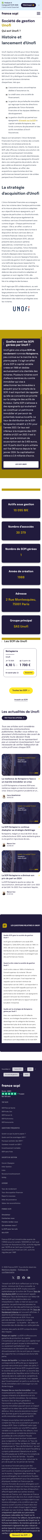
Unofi (8, 657)
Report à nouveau (8, 1196)
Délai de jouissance (9, 1199)
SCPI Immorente (7, 1122)
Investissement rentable (11, 1148)
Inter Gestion (7, 1167)
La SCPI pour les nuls (10, 1229)
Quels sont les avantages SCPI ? (14, 1137)
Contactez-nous (8, 1218)
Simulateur (6, 1215)
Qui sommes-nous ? (9, 1225)
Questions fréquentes (11, 1128)
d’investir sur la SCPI (27, 121)
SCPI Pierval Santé (8, 1108)
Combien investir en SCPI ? (12, 1144)
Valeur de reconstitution (11, 1203)
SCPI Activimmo (7, 1119)
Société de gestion (11, 1074)
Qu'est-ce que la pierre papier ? (14, 1134)
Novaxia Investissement (11, 1174)
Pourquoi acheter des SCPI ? (12, 1141)
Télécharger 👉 (28, 5)
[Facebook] (23, 1277)
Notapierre (32, 354)
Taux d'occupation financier (12, 1192)
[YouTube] (28, 1277)
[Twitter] (13, 1277)
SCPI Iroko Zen (7, 1111)
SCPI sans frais (7, 1151)
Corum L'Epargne (8, 1163)
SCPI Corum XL (7, 1115)
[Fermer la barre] (38, 5)
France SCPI (18, 1069)
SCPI (30, 1069)
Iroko (3, 1170)
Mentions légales (9, 1270)
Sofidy (4, 1177)
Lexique (5, 1183)
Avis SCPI (5, 1232)
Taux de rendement (9, 1189)
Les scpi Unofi (21, 464)
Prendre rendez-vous (10, 1222)
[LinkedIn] (18, 1277)
